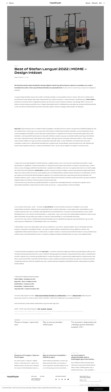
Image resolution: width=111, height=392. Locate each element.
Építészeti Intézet (77, 295)
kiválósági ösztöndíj (77, 311)
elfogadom (98, 389)
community (21, 311)
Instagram (49, 309)
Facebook (43, 309)
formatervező (59, 311)
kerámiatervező (68, 311)
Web (39, 309)
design (16, 311)
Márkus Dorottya (18, 77)
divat (26, 311)
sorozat (30, 311)
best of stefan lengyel (38, 311)
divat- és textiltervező (49, 311)
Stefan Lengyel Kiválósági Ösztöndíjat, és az (50, 295)
